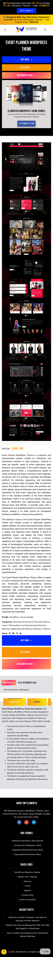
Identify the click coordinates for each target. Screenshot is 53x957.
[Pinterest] (17, 633)
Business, (17, 622)
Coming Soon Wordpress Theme (27, 845)
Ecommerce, (28, 622)
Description (14, 702)
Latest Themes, (9, 625)
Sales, (19, 629)
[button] (5, 30)
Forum (27, 886)
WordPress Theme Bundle (21, 617)
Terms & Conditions (27, 900)
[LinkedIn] (20, 633)
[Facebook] (10, 633)
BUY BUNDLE (26, 10)
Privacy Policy (27, 895)
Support (27, 890)
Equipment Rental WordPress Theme (27, 850)
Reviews (37, 702)
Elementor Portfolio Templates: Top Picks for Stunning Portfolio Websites (28, 919)
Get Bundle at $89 (26, 123)
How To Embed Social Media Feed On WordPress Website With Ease (27, 934)
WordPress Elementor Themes (36, 629)
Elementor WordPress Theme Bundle (27, 841)
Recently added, (9, 629)
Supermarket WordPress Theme (27, 854)
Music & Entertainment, (27, 625)
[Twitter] (13, 633)
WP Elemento (21, 952)
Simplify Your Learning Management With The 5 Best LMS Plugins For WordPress (28, 926)
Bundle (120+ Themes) (27, 877)
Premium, (42, 625)
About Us (27, 881)
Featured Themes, (42, 622)
